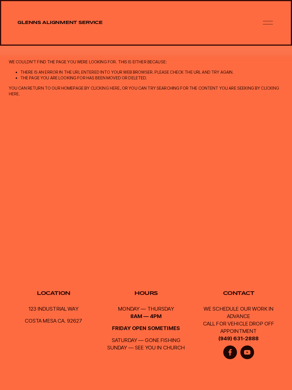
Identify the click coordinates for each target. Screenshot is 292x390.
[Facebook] (230, 352)
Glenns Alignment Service (59, 23)
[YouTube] (247, 352)
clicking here (105, 88)
